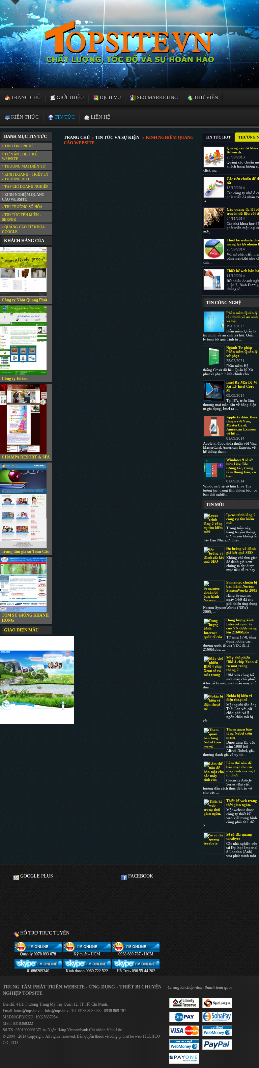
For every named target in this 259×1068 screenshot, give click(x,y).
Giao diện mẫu (21, 629)
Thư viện (205, 97)
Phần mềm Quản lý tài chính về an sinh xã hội (242, 317)
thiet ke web (132, 1036)
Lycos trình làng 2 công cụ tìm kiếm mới (241, 519)
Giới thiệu (69, 97)
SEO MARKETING (157, 97)
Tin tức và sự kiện (117, 137)
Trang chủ (25, 97)
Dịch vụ (109, 97)
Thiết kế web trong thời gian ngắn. (241, 803)
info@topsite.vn (57, 1010)
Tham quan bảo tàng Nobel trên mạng (239, 733)
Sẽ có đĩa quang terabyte (239, 836)
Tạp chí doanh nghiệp (25, 186)
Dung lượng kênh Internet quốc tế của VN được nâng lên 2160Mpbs (241, 626)
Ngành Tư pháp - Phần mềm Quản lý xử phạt (242, 352)
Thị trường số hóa (22, 207)
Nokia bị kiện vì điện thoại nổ (239, 697)
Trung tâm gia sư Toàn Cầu (26, 551)
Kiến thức (24, 117)
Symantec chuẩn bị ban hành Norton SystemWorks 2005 (241, 586)
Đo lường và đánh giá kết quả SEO (241, 550)
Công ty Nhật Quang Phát (24, 300)
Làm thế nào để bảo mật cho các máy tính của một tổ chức (240, 769)
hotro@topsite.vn (27, 1010)
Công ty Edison (15, 378)
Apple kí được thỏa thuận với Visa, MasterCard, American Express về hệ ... (241, 425)
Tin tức (64, 117)
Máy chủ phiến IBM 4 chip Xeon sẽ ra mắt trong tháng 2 (242, 664)
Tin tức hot (218, 137)
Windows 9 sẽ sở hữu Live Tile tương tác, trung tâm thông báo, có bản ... (241, 468)
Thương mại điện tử (24, 166)
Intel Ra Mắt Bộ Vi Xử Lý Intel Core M (241, 386)
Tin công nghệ (18, 146)
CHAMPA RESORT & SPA (26, 457)
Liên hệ (99, 117)
